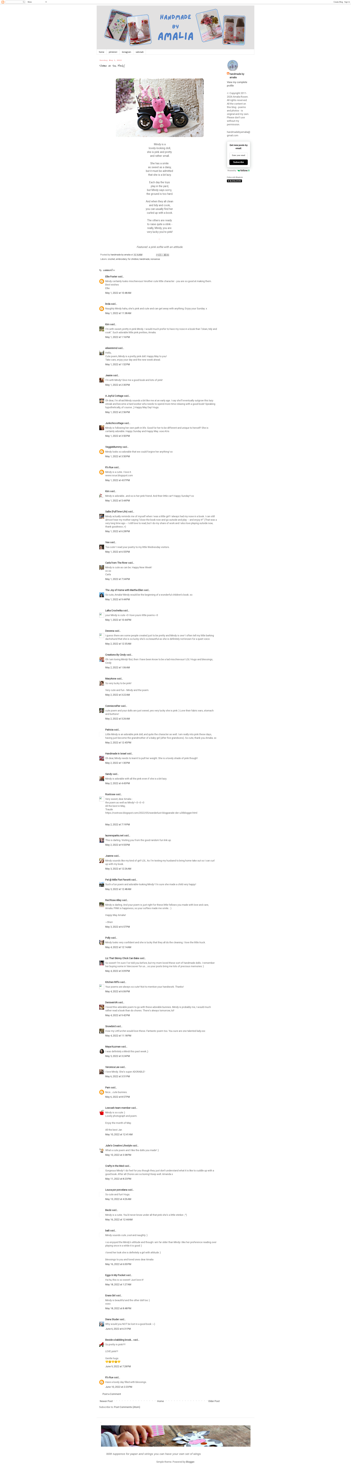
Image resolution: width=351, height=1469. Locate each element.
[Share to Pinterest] (167, 255)
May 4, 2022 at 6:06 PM (117, 991)
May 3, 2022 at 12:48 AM (118, 889)
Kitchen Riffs (112, 982)
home (101, 52)
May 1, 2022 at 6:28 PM (117, 531)
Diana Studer (112, 1319)
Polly (108, 937)
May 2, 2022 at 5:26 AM (117, 718)
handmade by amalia (237, 75)
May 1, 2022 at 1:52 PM (117, 364)
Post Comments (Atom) (127, 1407)
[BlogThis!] (160, 255)
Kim (107, 324)
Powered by (232, 171)
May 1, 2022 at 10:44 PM (118, 619)
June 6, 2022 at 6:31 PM (118, 1328)
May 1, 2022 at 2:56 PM (117, 412)
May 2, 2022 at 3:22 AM (117, 694)
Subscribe (238, 162)
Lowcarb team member (118, 1107)
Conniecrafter (112, 705)
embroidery (121, 259)
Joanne (109, 855)
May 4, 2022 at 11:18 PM (118, 1035)
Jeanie (109, 375)
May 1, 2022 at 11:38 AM (118, 313)
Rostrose (110, 794)
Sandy (108, 774)
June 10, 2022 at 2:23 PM (118, 1386)
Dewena (109, 630)
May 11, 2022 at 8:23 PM (118, 1178)
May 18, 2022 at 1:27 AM (118, 1284)
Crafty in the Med (114, 1165)
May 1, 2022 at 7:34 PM (117, 579)
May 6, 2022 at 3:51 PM (117, 1076)
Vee (107, 542)
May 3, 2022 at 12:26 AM (118, 868)
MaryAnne (110, 678)
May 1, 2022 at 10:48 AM (118, 292)
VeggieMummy (113, 446)
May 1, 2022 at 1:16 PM (117, 337)
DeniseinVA (111, 1002)
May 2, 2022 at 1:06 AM (117, 667)
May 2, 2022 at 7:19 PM (117, 824)
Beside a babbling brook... (119, 1339)
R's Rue (109, 467)
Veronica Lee (112, 1067)
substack (140, 52)
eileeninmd (111, 348)
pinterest (113, 52)
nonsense (155, 259)
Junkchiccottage (114, 423)
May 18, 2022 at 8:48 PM (118, 1308)
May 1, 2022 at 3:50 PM (117, 435)
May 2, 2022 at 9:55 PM (117, 844)
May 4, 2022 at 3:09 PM (117, 970)
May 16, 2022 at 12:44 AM (119, 1219)
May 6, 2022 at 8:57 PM (117, 1096)
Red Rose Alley (113, 900)
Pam (107, 1087)
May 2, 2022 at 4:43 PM (117, 783)
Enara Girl (110, 1295)
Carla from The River (116, 562)
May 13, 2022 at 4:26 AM (118, 1199)
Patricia (109, 729)
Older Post (214, 1401)
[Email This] (157, 255)
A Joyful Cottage (114, 395)
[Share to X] (162, 255)
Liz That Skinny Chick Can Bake (122, 958)
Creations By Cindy (115, 654)
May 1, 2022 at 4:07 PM (117, 480)
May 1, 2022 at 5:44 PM (117, 500)
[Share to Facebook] (165, 255)
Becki (108, 1210)
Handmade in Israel (115, 753)
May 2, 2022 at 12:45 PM (118, 742)
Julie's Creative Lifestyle (118, 1145)
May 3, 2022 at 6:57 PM (117, 926)
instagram (126, 52)
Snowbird (110, 1026)
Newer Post (106, 1401)
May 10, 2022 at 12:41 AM (119, 1134)
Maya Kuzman (113, 1046)
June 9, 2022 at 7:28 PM (118, 1366)
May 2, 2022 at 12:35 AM (118, 643)
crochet (111, 259)
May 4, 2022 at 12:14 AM (118, 947)
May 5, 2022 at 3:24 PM (117, 1056)
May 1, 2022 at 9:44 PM (117, 599)
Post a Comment (112, 1394)
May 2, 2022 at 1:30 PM (117, 762)
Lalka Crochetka (114, 610)
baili (107, 1230)
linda (107, 303)
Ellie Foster (111, 276)
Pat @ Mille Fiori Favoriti (118, 879)
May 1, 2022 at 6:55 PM (117, 551)
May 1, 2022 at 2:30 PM (117, 384)
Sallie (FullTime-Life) (116, 511)
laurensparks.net (114, 835)
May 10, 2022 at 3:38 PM (118, 1154)
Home (160, 1401)
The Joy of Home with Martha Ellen (124, 590)
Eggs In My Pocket (115, 1275)
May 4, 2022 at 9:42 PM (117, 1015)
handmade (145, 259)
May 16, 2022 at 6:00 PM (118, 1264)
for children (133, 259)
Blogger (190, 1461)
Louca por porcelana (116, 1189)
